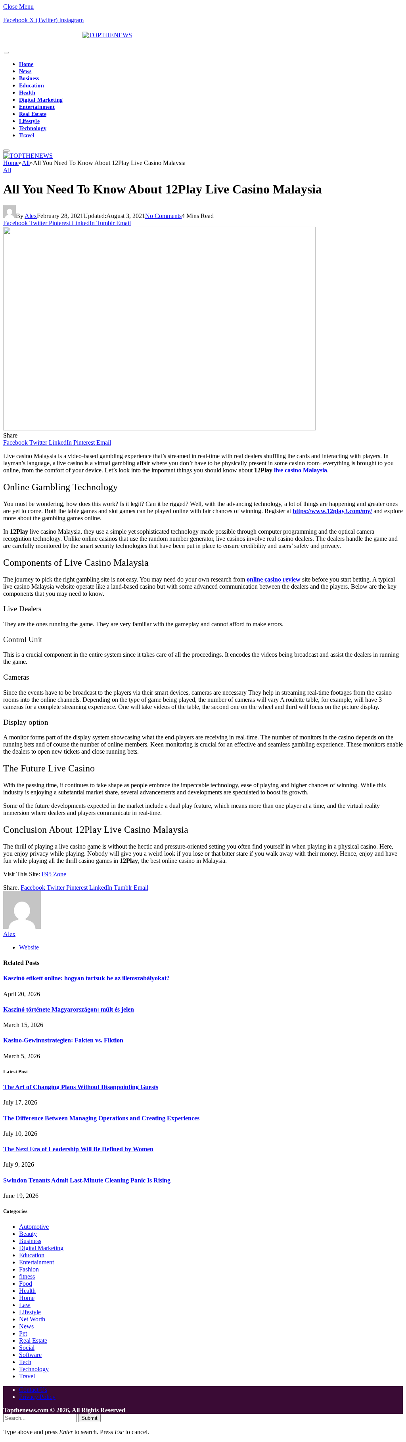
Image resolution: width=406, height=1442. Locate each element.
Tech (25, 1362)
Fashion (29, 1269)
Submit (89, 1418)
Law (25, 1305)
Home (26, 64)
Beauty (28, 1233)
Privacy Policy (37, 1396)
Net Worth (32, 1319)
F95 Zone (54, 874)
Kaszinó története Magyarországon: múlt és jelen (68, 1009)
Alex (31, 215)
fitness (27, 1276)
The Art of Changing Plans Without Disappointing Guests (80, 1087)
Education (31, 86)
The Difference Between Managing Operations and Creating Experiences (101, 1118)
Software (30, 1354)
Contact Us (33, 1389)
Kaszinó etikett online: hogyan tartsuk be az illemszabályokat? (86, 978)
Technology (32, 128)
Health (27, 93)
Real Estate (32, 114)
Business (29, 78)
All (7, 170)
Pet (23, 1333)
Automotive (34, 1226)
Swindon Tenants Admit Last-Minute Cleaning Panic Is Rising (86, 1180)
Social (26, 1347)
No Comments (163, 215)
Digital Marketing (41, 100)
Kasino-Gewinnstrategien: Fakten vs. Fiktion (63, 1040)
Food (25, 1283)
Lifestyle (29, 121)
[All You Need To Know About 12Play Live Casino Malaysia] (159, 428)
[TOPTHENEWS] (67, 35)
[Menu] (6, 53)
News (25, 71)
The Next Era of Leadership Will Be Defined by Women (78, 1149)
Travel (26, 135)
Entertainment (37, 107)
